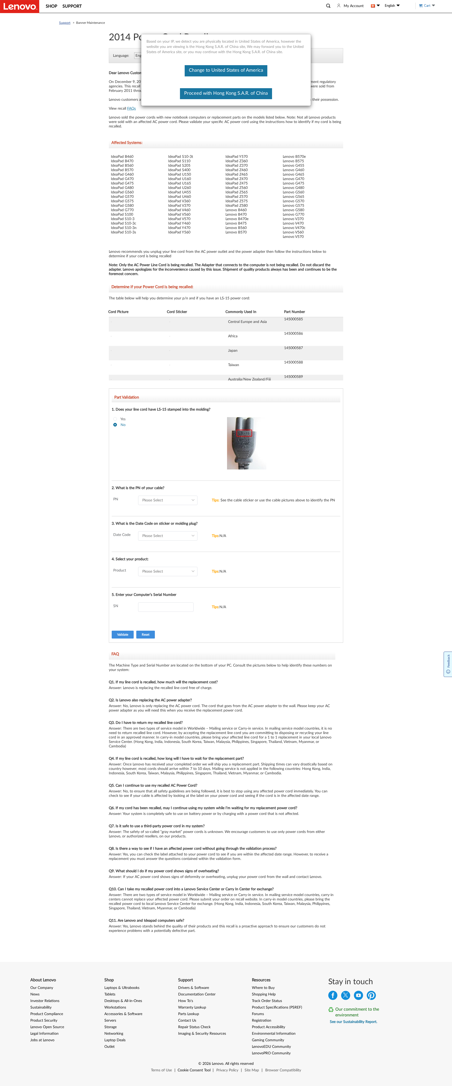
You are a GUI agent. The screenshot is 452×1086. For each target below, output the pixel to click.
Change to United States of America (226, 70)
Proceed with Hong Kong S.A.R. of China (226, 93)
